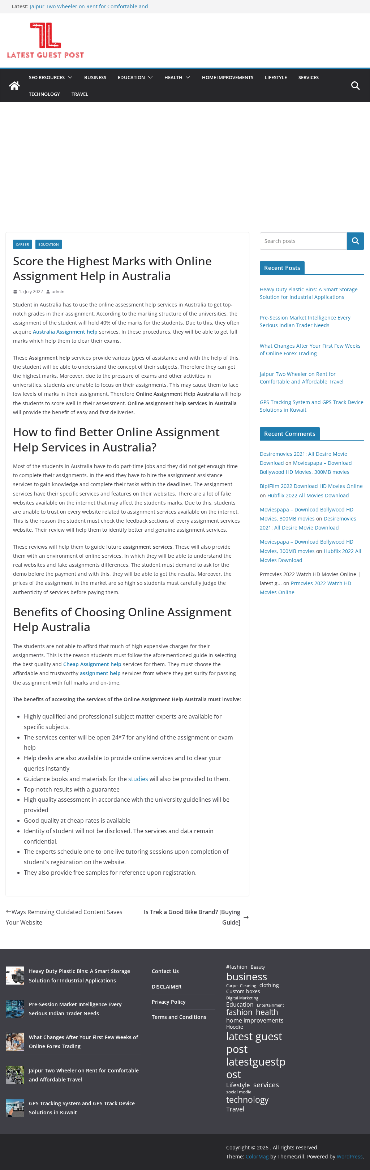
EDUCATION (131, 77)
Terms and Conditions (179, 1016)
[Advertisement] (185, 178)
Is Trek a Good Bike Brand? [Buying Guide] (192, 917)
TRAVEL (80, 94)
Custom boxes (243, 991)
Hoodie (234, 1027)
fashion (239, 1012)
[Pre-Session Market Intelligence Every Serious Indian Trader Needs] (15, 1009)
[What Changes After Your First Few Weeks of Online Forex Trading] (15, 1042)
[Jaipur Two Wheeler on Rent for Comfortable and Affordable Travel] (15, 1075)
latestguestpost (256, 1067)
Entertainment (270, 1005)
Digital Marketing (242, 998)
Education (240, 1004)
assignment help (100, 673)
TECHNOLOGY (44, 94)
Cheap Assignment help (92, 664)
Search (355, 241)
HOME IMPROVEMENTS (227, 77)
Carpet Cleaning (241, 985)
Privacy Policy (169, 1001)
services (266, 1084)
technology (247, 1100)
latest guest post (254, 1042)
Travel (235, 1109)
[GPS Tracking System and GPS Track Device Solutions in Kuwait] (15, 1108)
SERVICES (308, 77)
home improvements (255, 1020)
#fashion (237, 967)
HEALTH (173, 77)
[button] (69, 77)
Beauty (258, 967)
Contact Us (165, 971)
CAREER (22, 244)
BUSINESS (95, 77)
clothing (269, 985)
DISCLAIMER (166, 986)
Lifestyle (238, 1085)
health (267, 1012)
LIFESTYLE (276, 77)
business (246, 976)
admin (58, 291)
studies (138, 779)
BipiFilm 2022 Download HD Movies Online (311, 486)
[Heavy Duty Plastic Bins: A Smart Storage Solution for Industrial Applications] (15, 976)
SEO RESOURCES (47, 77)
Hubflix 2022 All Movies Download (308, 495)
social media (238, 1092)
